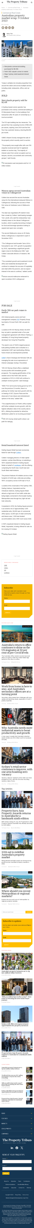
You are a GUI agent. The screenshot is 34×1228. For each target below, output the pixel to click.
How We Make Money (23, 1184)
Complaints (6, 1188)
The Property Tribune (6, 662)
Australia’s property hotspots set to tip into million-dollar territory (16, 972)
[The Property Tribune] (17, 1141)
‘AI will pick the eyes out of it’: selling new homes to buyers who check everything (12, 1076)
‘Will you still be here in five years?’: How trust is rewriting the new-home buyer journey (16, 998)
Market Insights (29, 833)
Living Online (25, 1198)
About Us (6, 1181)
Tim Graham (4, 866)
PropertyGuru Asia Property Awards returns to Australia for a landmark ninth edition (16, 1054)
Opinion (30, 872)
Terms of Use (26, 1195)
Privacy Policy (18, 1195)
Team (19, 1181)
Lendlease (17, 465)
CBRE (3, 358)
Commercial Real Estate (14, 7)
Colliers (18, 452)
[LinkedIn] (12, 1148)
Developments (6, 1128)
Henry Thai (4, 784)
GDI (18, 319)
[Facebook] (17, 1148)
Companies (5, 1133)
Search (29, 912)
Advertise (13, 1181)
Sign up (7, 612)
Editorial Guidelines (10, 1184)
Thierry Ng (4, 703)
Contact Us (21, 1188)
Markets (4, 1123)
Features (5, 1118)
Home (3, 7)
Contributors (26, 1181)
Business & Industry (28, 792)
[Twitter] (22, 1148)
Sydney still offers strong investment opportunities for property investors (15, 1025)
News (3, 1113)
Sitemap (29, 1188)
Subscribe (13, 1188)
